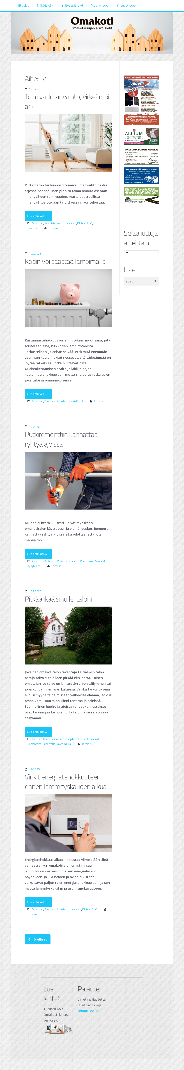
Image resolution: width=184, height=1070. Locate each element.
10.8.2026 (35, 254)
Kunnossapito (67, 739)
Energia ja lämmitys (55, 401)
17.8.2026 (35, 89)
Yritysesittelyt (72, 5)
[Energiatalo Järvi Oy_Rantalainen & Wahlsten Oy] (141, 100)
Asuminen (37, 223)
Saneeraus (49, 744)
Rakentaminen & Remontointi (77, 561)
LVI (90, 223)
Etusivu (23, 5)
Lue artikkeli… (37, 216)
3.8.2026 (34, 427)
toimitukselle (88, 1011)
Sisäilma (32, 228)
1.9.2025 (34, 769)
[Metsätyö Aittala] (141, 156)
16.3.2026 (35, 591)
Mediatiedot (100, 5)
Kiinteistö (82, 223)
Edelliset (40, 939)
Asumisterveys (53, 223)
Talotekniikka (63, 744)
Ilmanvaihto (69, 223)
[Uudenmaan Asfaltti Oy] (141, 195)
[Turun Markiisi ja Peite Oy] (141, 175)
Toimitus (53, 228)
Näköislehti (45, 5)
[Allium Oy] (141, 136)
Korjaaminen (50, 739)
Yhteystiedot (127, 5)
